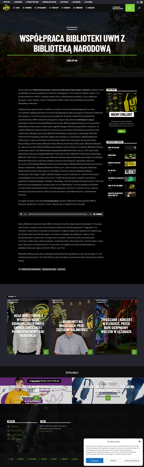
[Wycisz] (94, 214)
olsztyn (61, 269)
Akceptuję (94, 460)
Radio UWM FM (46, 431)
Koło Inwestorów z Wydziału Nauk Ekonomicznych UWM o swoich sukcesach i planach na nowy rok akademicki (28, 325)
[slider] (99, 214)
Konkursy (79, 8)
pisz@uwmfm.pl (17, 435)
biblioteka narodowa (31, 269)
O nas (18, 8)
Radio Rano (112, 155)
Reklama (91, 8)
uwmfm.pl (15, 426)
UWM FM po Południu (115, 185)
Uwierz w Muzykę (114, 162)
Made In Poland (113, 147)
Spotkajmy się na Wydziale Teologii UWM (36, 388)
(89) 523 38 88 (16, 431)
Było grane (88, 2)
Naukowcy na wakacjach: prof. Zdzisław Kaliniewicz (72, 325)
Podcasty (55, 8)
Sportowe (7, 2)
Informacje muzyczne (49, 2)
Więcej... (121, 131)
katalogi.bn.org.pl (85, 119)
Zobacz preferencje (132, 460)
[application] (61, 214)
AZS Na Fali (112, 170)
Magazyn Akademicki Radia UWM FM (115, 194)
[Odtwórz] (21, 214)
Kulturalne (64, 2)
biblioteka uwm (49, 269)
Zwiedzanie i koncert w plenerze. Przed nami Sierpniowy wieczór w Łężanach (116, 325)
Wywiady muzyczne (32, 2)
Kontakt (67, 8)
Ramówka (28, 8)
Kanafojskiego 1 (17, 439)
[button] (139, 441)
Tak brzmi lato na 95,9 (116, 178)
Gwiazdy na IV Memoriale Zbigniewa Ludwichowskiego (108, 388)
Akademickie (18, 2)
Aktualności (76, 2)
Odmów (113, 460)
